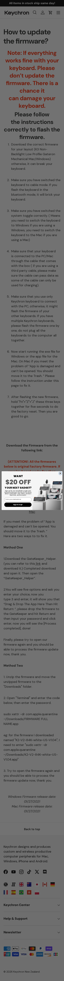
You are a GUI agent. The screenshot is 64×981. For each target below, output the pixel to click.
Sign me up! (18, 505)
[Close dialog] (60, 473)
